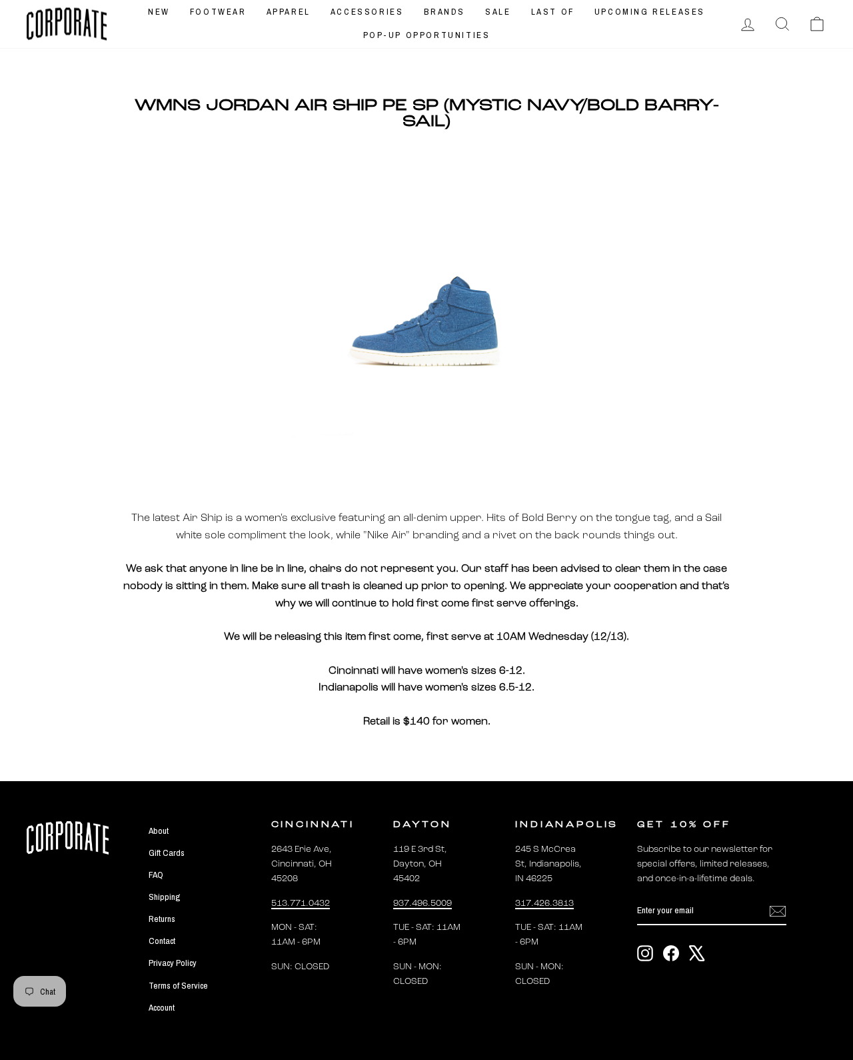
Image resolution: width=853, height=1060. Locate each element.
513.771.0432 (300, 903)
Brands (445, 11)
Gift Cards (167, 853)
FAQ (156, 875)
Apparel (289, 11)
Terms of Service (178, 985)
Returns (162, 919)
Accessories (367, 11)
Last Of (552, 11)
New (159, 11)
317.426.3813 (544, 903)
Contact (162, 941)
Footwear (218, 11)
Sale (497, 11)
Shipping (164, 897)
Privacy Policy (173, 963)
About (159, 831)
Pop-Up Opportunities (426, 35)
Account (162, 1007)
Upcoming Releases (649, 11)
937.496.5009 (422, 903)
